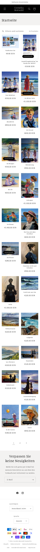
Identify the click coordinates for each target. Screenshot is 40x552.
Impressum (31, 547)
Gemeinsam (10, 385)
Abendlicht (10, 122)
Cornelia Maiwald (18, 541)
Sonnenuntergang (30, 396)
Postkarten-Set (10, 50)
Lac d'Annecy (10, 362)
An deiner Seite (30, 98)
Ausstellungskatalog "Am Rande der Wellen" (29, 62)
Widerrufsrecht (15, 544)
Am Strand (29, 130)
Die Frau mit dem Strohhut (30, 233)
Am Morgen (10, 163)
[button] (4, 8)
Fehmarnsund (10, 329)
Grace (30, 427)
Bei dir (10, 189)
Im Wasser (10, 224)
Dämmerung (30, 165)
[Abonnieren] (32, 479)
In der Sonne (10, 430)
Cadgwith (30, 337)
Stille (10, 304)
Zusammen (29, 361)
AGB (8, 547)
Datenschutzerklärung (29, 544)
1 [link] (13, 443)
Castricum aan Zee (29, 292)
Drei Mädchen (10, 95)
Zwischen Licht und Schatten (29, 267)
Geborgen (29, 200)
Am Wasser (10, 257)
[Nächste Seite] (26, 443)
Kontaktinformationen (19, 547)
